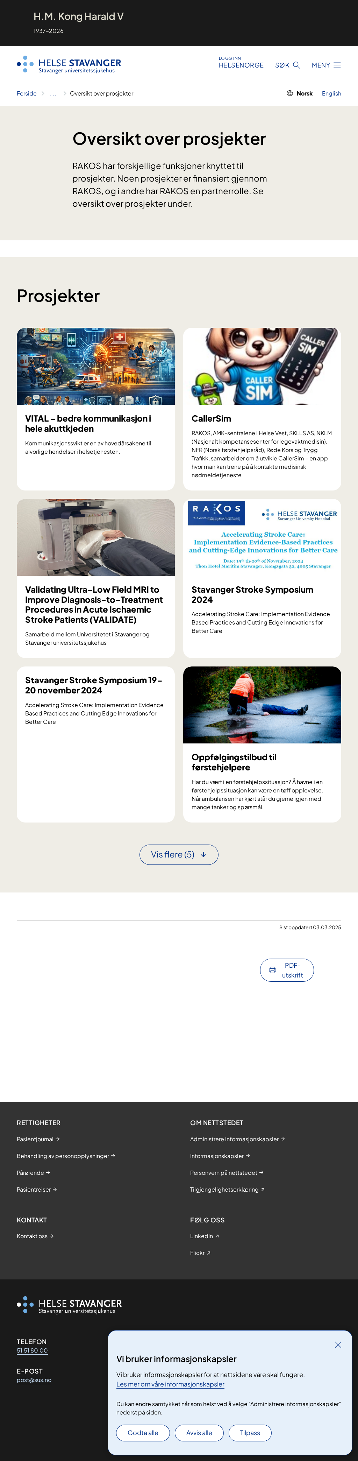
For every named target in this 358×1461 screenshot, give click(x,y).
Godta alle (143, 1432)
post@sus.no (34, 1379)
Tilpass (250, 1432)
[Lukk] (338, 1344)
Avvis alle (199, 1432)
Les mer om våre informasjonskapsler (170, 1384)
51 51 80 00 (32, 1350)
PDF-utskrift (292, 970)
